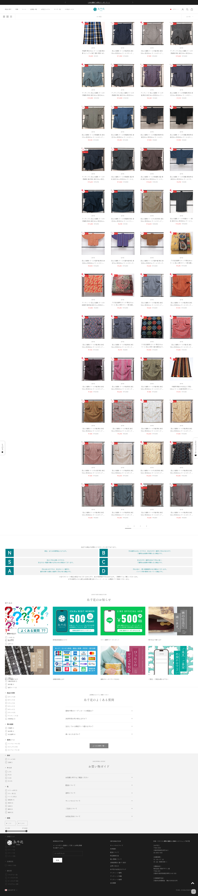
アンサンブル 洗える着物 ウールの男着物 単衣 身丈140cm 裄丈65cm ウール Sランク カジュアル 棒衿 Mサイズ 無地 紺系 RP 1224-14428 (93, 220)
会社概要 (113, 883)
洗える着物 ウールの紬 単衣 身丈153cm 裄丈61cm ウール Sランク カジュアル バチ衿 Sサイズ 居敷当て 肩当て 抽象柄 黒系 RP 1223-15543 (93, 388)
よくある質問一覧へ (99, 746)
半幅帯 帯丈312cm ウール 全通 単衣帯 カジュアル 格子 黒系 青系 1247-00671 (93, 52)
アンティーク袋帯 (116, 879)
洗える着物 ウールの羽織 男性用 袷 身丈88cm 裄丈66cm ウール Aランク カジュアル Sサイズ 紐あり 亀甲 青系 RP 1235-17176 (152, 136)
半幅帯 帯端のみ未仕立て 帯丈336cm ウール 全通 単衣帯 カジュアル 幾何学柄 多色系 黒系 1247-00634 (181, 388)
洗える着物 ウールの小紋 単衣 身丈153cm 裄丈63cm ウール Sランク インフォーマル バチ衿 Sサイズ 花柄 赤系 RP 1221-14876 (93, 471)
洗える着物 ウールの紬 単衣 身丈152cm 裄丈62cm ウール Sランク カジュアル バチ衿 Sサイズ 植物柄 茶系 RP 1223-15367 (93, 429)
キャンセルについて (116, 845)
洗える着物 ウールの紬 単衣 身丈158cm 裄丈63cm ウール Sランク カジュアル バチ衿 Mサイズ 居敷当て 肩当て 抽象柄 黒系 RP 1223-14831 (181, 471)
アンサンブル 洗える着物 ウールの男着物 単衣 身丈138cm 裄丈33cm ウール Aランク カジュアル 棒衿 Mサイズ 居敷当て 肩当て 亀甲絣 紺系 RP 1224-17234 (122, 94)
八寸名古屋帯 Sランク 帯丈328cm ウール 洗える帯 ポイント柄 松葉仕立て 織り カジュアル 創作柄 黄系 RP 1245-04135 (181, 262)
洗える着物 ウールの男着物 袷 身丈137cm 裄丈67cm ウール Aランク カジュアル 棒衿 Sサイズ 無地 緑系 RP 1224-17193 (93, 136)
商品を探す (8, 9)
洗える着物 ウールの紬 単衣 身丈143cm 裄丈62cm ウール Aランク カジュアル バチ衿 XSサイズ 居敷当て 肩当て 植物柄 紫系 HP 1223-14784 (93, 513)
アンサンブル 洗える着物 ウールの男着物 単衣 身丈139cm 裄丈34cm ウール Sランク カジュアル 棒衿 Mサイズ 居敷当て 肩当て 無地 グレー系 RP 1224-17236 (181, 52)
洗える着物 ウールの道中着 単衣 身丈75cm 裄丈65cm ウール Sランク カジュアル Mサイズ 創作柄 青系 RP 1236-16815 (122, 262)
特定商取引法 (114, 856)
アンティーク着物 (116, 873)
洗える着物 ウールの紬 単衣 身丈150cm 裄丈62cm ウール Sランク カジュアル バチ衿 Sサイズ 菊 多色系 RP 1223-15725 (93, 346)
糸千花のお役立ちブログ (118, 869)
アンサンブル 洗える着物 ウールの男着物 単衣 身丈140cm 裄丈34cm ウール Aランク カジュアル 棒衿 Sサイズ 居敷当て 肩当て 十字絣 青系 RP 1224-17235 (93, 94)
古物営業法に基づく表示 (118, 862)
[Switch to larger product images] (4, 16)
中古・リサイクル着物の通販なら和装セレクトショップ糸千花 (171, 841)
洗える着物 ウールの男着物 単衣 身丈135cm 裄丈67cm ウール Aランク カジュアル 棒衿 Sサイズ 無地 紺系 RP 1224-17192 (122, 136)
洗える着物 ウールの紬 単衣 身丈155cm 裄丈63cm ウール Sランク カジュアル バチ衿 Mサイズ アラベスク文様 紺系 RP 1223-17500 (122, 52)
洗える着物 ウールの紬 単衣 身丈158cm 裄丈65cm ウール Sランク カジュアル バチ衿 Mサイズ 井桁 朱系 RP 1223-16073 (181, 304)
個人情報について (116, 859)
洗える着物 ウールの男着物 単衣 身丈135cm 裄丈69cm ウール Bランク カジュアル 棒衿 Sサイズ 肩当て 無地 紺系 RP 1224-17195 (181, 94)
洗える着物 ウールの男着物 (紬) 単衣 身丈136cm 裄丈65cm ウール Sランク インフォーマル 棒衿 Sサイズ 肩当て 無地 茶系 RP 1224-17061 (152, 178)
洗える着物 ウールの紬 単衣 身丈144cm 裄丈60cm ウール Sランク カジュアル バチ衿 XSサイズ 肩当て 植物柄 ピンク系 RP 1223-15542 (122, 388)
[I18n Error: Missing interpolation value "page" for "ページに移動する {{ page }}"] (147, 526)
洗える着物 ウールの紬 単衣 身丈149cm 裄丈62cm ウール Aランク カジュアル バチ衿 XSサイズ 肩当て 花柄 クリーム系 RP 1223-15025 (181, 429)
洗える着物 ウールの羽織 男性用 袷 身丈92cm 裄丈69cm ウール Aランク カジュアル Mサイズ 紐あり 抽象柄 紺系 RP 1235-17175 (181, 136)
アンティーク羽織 (116, 876)
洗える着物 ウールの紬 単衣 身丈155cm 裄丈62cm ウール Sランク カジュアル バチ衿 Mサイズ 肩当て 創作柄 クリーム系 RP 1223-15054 (152, 429)
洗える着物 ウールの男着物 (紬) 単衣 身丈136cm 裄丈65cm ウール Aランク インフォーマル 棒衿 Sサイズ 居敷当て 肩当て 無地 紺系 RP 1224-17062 (122, 178)
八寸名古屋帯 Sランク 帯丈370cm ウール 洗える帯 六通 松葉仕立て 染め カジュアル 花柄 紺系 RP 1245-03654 (152, 345)
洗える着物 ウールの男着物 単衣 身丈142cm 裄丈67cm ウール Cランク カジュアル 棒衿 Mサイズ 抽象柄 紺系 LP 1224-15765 (122, 220)
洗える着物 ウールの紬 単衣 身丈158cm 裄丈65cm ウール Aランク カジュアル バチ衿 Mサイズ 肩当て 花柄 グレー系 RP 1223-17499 (152, 52)
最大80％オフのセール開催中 (99, 2)
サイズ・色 (57, 9)
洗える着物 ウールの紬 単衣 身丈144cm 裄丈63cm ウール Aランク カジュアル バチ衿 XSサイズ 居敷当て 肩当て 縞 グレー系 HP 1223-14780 (181, 513)
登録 (57, 860)
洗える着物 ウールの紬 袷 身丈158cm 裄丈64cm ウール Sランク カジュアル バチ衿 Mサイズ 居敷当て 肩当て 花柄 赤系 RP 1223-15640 (181, 346)
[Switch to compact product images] (11, 16)
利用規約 (113, 849)
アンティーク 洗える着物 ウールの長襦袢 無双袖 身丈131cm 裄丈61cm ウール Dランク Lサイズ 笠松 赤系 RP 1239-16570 (93, 304)
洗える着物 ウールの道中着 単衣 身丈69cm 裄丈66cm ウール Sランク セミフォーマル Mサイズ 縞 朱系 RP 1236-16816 (93, 262)
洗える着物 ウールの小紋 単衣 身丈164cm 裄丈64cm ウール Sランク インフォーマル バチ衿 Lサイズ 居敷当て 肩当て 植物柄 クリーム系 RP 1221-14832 (152, 471)
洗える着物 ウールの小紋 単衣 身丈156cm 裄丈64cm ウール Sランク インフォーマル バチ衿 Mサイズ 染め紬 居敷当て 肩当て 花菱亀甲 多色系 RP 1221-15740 (152, 220)
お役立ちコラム (45, 9)
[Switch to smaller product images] (7, 16)
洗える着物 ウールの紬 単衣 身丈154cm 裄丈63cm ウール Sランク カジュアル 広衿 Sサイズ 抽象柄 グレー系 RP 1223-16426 (152, 304)
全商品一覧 (33, 9)
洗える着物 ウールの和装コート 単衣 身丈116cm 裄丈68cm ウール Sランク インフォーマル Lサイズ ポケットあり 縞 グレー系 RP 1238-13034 (181, 220)
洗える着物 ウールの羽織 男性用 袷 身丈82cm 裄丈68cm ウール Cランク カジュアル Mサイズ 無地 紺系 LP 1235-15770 (181, 178)
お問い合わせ (114, 866)
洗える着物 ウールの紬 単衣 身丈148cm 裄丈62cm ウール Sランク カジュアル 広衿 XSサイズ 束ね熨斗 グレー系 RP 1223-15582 (152, 388)
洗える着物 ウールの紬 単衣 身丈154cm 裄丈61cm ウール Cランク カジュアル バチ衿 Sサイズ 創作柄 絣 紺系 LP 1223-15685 (122, 346)
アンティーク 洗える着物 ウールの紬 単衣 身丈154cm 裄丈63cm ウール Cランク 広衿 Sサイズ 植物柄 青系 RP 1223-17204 (152, 94)
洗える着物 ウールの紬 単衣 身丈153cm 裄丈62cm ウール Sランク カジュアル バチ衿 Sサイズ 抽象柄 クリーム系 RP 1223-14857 (122, 471)
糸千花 (93, 48)
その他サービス (69, 9)
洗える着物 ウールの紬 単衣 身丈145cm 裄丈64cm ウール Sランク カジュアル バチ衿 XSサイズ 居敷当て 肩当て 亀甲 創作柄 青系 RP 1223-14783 (122, 513)
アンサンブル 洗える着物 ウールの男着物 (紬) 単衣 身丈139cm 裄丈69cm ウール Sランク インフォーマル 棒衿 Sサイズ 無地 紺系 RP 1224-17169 (93, 178)
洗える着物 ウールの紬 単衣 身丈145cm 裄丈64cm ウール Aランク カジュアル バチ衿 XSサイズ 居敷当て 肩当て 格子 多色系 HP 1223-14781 (152, 513)
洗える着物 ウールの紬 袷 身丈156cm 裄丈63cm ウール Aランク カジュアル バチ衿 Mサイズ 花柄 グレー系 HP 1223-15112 (122, 429)
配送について (114, 852)
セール (24, 9)
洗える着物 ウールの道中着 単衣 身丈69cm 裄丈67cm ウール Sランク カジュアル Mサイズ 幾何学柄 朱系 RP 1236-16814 (152, 262)
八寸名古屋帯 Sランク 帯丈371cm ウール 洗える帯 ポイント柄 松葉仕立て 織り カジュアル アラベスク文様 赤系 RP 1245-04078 (122, 303)
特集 (17, 9)
